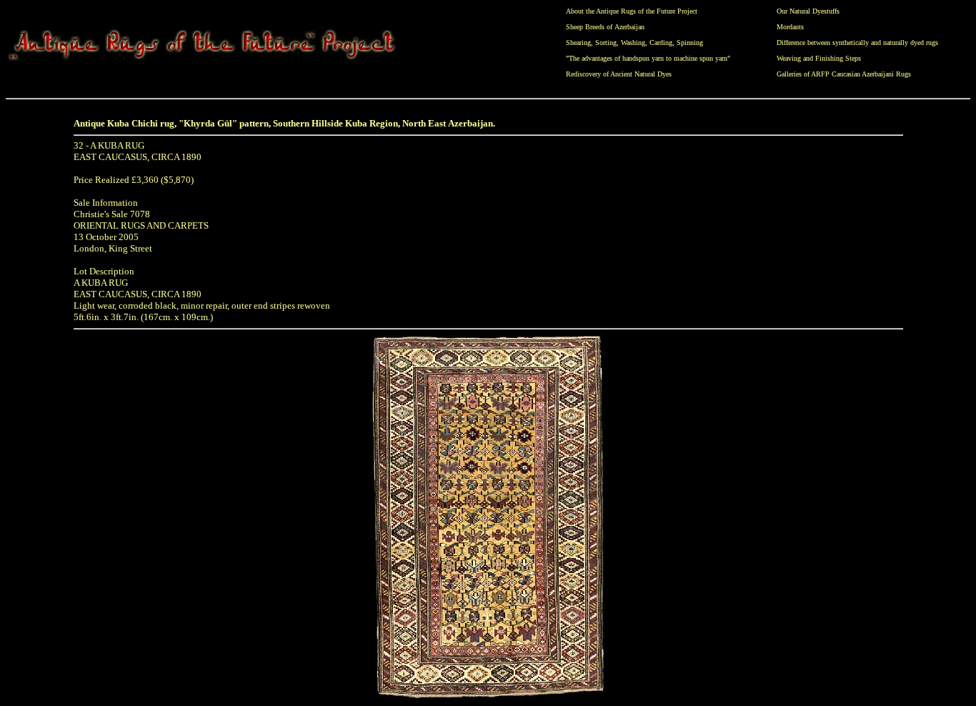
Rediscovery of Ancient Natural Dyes (619, 74)
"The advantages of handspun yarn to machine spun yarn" (648, 58)
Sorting (606, 42)
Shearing (578, 42)
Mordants (790, 27)
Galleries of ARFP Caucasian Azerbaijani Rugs (844, 74)
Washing (633, 42)
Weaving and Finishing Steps (819, 58)
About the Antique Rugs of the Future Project (631, 11)
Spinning (690, 42)
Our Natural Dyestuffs (808, 11)
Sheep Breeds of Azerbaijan (605, 27)
